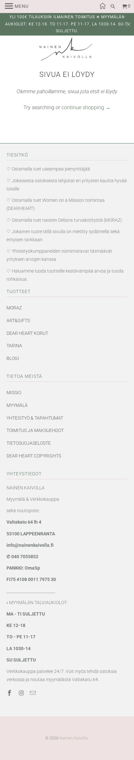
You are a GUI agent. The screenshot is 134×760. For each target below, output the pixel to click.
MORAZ (14, 307)
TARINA (14, 345)
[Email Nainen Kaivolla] (33, 693)
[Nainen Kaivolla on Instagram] (21, 693)
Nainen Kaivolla (74, 738)
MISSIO (14, 392)
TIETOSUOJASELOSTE (29, 443)
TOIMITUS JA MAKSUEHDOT (35, 430)
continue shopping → (86, 107)
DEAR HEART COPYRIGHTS (34, 455)
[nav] (17, 6)
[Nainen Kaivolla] (67, 50)
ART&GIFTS (18, 320)
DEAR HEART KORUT (27, 333)
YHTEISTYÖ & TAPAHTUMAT (35, 418)
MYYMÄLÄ (17, 405)
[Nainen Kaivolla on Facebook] (10, 693)
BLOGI (13, 358)
